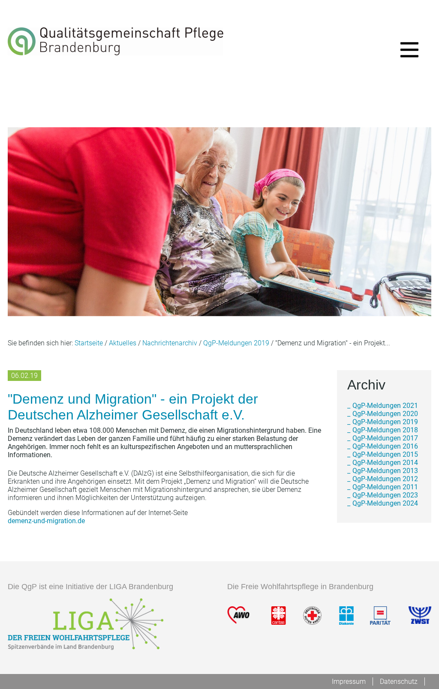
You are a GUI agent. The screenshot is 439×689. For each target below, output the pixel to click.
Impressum (349, 681)
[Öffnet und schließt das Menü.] (409, 51)
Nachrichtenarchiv (169, 343)
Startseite (89, 343)
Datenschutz (399, 681)
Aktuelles (122, 343)
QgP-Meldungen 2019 (236, 343)
